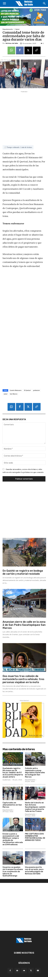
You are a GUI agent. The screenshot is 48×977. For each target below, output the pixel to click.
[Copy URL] (37, 50)
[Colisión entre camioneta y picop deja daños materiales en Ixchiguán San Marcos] (35, 759)
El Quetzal (27, 390)
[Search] (44, 3)
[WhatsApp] (11, 50)
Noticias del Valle (12, 43)
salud (5, 394)
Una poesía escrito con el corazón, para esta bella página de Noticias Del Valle (34, 870)
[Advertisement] (24, 117)
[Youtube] (37, 970)
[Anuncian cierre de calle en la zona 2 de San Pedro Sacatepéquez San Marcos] (24, 603)
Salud (17, 29)
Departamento (8, 29)
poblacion (36, 390)
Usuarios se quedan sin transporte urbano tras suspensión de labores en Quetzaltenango (13, 871)
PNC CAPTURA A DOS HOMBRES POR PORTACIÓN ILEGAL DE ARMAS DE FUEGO (35, 837)
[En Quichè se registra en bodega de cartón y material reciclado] (24, 552)
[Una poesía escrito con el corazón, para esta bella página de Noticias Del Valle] (35, 858)
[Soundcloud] (24, 970)
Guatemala (6, 780)
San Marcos (13, 394)
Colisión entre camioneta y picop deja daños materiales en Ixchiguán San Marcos (35, 772)
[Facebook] (20, 50)
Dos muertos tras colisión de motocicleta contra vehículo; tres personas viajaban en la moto (23, 679)
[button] (4, 3)
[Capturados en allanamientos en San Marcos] (13, 793)
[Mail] (17, 970)
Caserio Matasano (16, 390)
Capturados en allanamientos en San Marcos (12, 805)
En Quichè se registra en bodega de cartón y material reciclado (23, 572)
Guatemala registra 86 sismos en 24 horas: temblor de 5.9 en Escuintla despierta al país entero (13, 772)
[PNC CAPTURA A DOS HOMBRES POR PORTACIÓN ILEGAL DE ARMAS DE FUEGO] (35, 824)
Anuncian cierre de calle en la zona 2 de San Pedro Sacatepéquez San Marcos (24, 624)
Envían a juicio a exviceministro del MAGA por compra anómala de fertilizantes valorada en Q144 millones (13, 839)
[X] (28, 50)
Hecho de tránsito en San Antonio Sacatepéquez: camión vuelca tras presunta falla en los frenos (35, 807)
